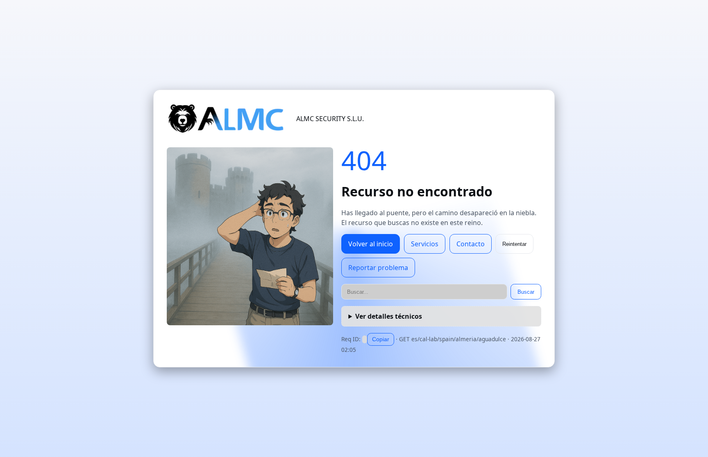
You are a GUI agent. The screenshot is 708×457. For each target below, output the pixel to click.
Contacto (470, 243)
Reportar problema (378, 267)
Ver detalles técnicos (388, 316)
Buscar (525, 292)
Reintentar (514, 244)
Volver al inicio (370, 243)
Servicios (424, 243)
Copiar (380, 339)
